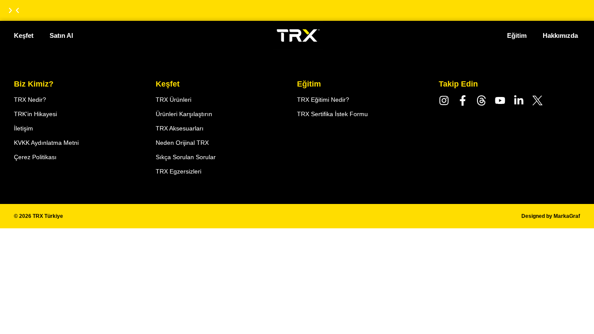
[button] (17, 10)
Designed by (550, 216)
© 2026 (38, 216)
